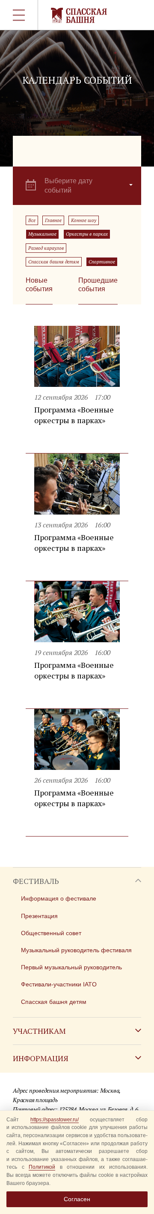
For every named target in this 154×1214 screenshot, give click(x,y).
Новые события (39, 285)
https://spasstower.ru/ (54, 1120)
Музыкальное (42, 234)
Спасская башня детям (53, 262)
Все (32, 220)
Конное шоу (83, 220)
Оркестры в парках (87, 234)
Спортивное (102, 262)
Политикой (42, 1167)
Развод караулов (46, 248)
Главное (53, 220)
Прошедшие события (98, 285)
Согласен (77, 1199)
